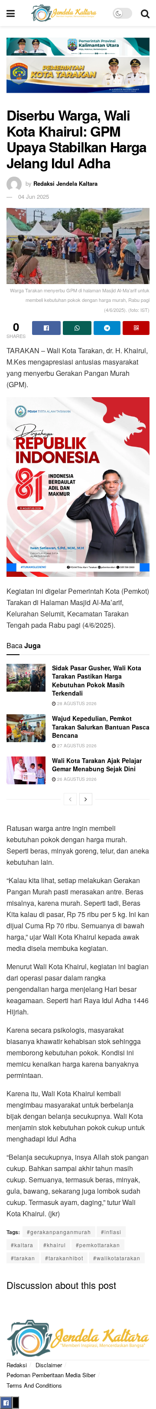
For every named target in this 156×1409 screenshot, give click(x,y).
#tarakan (23, 1258)
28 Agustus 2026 (76, 703)
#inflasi (111, 1231)
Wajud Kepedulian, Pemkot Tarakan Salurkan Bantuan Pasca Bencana (101, 727)
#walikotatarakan (116, 1258)
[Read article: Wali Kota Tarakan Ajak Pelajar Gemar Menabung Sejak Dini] (26, 770)
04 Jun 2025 (33, 196)
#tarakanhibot (64, 1258)
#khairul (54, 1244)
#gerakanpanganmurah (59, 1231)
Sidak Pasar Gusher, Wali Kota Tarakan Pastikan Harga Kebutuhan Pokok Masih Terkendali (96, 680)
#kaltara (22, 1244)
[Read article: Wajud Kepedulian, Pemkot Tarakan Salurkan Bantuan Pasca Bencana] (26, 728)
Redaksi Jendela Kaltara (65, 183)
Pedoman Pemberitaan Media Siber (50, 1375)
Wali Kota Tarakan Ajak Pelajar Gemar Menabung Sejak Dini (97, 764)
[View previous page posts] (70, 799)
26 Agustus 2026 (76, 779)
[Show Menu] (10, 13)
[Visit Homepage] (64, 13)
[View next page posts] (85, 799)
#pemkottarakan (98, 1244)
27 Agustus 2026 (76, 746)
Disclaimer (49, 1365)
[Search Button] (145, 13)
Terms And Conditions (34, 1385)
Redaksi (16, 1365)
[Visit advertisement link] (78, 71)
